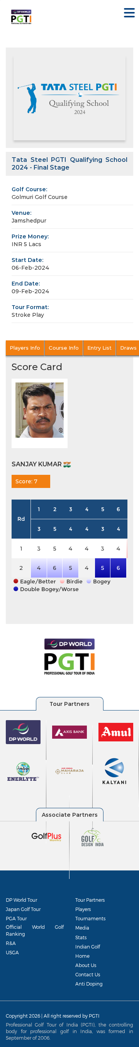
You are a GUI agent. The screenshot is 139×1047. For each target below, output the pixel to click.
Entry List (99, 348)
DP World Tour (21, 900)
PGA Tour (16, 918)
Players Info (25, 348)
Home (82, 956)
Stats (80, 937)
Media (82, 927)
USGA (12, 952)
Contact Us (87, 974)
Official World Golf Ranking (35, 930)
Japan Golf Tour (23, 909)
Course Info (64, 348)
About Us (85, 965)
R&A (11, 943)
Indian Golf (87, 946)
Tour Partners (90, 900)
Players (83, 909)
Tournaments (90, 918)
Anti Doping (89, 983)
